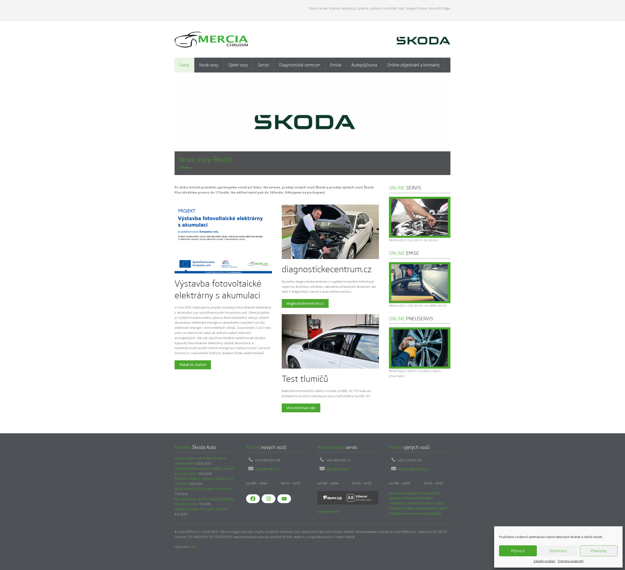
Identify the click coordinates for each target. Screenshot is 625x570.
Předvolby (599, 551)
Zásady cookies (544, 561)
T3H (193, 547)
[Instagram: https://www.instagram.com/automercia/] (268, 498)
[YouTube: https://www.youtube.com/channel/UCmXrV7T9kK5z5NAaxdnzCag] (284, 498)
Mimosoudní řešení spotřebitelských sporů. (418, 508)
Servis (263, 64)
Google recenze (328, 511)
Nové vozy (208, 64)
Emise (335, 64)
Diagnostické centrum (299, 64)
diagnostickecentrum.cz (305, 303)
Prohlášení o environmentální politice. (415, 513)
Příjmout (518, 551)
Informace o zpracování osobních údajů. (416, 503)
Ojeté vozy (238, 64)
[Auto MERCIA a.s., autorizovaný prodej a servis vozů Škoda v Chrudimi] (211, 39)
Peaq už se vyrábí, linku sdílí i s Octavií (201, 509)
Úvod (184, 64)
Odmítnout (558, 551)
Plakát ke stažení (192, 364)
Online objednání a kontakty (413, 64)
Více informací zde (301, 407)
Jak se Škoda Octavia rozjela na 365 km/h (203, 489)
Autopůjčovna (364, 64)
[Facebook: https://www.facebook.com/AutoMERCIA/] (253, 498)
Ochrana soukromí (570, 561)
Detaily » (185, 167)
